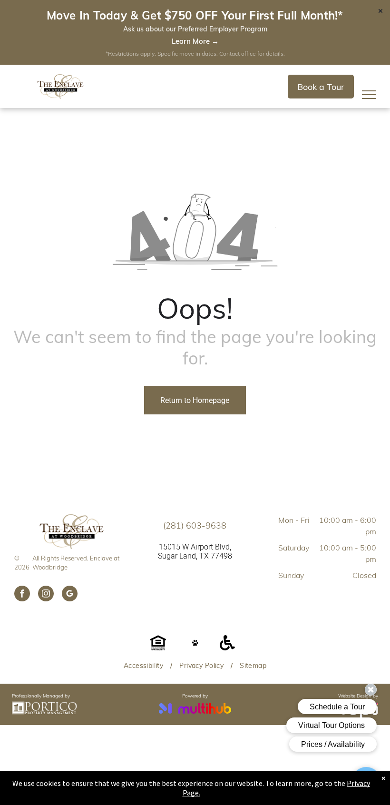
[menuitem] (144, 666)
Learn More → (195, 41)
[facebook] (22, 595)
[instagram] (46, 595)
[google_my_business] (70, 595)
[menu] (369, 94)
